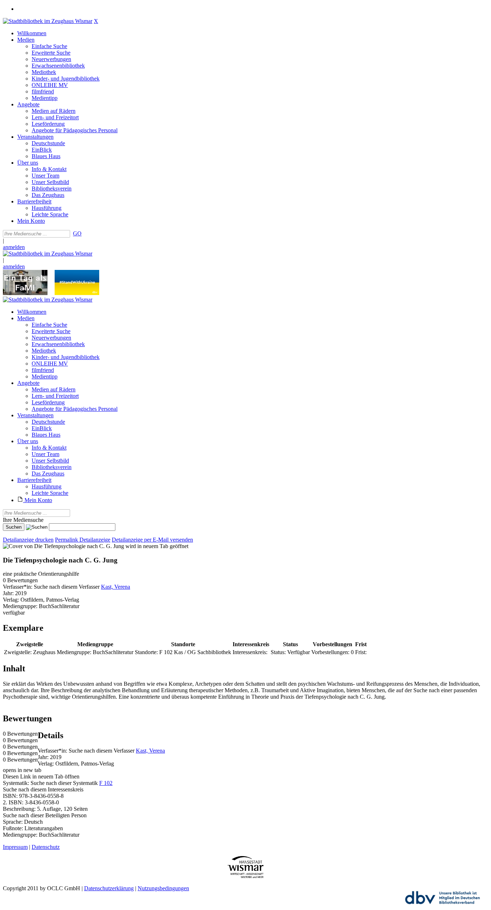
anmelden (14, 247)
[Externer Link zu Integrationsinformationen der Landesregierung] (77, 293)
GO (77, 233)
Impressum (15, 847)
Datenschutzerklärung (109, 888)
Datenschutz (46, 847)
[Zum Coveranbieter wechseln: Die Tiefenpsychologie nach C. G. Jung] (63, 546)
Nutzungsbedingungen (163, 888)
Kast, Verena (115, 587)
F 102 (106, 783)
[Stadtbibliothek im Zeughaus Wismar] (47, 21)
